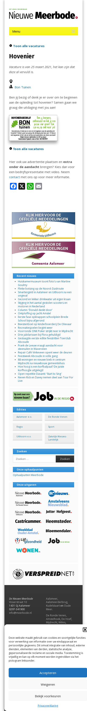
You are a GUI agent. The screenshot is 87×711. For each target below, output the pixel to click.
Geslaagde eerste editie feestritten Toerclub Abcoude (44, 340)
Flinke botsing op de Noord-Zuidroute (41, 288)
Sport (51, 426)
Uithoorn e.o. (23, 436)
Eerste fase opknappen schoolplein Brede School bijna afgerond (43, 318)
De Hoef (66, 619)
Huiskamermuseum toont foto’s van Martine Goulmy (44, 283)
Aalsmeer (51, 598)
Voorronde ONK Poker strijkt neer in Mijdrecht (45, 331)
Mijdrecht (51, 622)
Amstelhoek (53, 619)
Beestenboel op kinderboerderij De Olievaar (45, 324)
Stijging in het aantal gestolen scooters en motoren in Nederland (42, 304)
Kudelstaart (53, 605)
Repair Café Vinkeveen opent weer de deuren (45, 352)
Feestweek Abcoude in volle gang (38, 356)
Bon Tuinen (22, 87)
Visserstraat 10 (18, 602)
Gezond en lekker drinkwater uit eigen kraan (44, 299)
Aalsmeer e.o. (24, 416)
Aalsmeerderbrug (56, 602)
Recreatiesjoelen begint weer (35, 328)
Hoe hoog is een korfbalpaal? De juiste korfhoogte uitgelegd (41, 368)
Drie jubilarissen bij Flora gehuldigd (39, 334)
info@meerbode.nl (20, 613)
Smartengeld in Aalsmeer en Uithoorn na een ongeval (45, 294)
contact (14, 177)
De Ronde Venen (57, 416)
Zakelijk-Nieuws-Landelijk (57, 438)
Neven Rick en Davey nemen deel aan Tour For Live (45, 379)
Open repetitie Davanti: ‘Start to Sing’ (39, 374)
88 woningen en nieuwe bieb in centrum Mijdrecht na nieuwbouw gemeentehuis (41, 361)
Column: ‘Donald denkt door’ (35, 310)
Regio (19, 426)
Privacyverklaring (48, 705)
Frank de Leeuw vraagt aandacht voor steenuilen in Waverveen (40, 347)
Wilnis (61, 622)
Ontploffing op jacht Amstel (34, 313)
